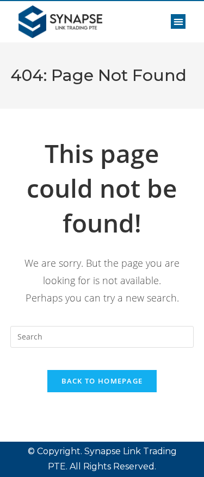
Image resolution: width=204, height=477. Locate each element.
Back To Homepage (102, 381)
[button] (178, 21)
